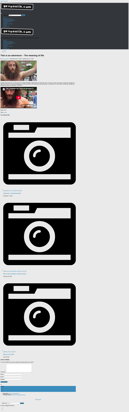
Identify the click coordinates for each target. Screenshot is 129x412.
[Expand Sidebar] (1, 384)
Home (4, 17)
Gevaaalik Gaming (7, 21)
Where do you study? (8, 354)
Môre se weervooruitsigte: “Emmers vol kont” (14, 273)
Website (2, 379)
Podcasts (5, 22)
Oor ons (5, 25)
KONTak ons (6, 26)
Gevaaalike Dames (7, 18)
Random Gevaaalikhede (9, 20)
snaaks (5, 112)
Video (4, 51)
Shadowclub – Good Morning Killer (12, 193)
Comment (3, 372)
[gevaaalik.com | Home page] (64, 7)
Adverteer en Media (8, 23)
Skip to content (4, 1)
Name (2, 374)
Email (2, 376)
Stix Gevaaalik (5, 58)
